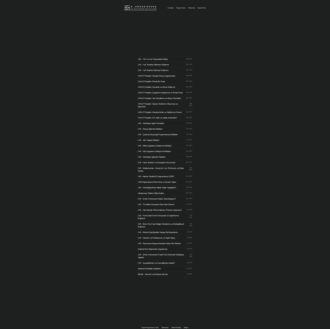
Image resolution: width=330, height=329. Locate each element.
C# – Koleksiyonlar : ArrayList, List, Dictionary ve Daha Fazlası (161, 169)
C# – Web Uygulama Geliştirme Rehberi (155, 146)
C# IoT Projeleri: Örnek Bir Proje (151, 81)
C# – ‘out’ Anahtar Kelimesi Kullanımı (153, 65)
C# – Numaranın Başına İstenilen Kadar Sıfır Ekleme (159, 243)
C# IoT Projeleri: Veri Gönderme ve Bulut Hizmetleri (159, 98)
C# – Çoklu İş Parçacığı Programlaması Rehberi (158, 134)
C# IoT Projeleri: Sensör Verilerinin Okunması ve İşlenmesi (158, 105)
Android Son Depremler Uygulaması (152, 249)
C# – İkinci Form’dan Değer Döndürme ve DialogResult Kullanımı (161, 225)
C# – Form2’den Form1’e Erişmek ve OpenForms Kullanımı (158, 217)
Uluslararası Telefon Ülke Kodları (151, 193)
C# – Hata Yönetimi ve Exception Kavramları (156, 162)
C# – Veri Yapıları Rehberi (148, 140)
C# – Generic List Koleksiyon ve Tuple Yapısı (156, 238)
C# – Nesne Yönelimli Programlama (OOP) (156, 176)
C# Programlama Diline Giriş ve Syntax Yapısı (157, 182)
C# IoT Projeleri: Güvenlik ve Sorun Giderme (156, 87)
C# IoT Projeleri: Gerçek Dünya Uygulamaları (156, 76)
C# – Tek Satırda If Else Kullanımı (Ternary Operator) (160, 210)
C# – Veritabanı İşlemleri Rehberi (151, 157)
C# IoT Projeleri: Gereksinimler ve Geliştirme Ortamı (160, 112)
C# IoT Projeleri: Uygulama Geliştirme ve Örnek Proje (160, 93)
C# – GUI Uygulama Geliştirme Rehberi (154, 151)
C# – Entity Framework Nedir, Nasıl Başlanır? (157, 199)
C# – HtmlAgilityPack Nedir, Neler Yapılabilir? (157, 187)
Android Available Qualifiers (149, 268)
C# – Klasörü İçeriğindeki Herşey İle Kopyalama (158, 232)
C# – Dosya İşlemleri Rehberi (150, 129)
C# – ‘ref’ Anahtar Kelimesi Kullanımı (153, 70)
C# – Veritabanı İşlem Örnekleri (151, 123)
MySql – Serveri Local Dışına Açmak (153, 274)
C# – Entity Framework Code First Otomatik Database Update (161, 256)
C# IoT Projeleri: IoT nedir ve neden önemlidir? (157, 118)
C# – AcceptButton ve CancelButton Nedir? (156, 263)
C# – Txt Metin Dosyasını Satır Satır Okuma (156, 204)
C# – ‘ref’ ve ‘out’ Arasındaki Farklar (153, 59)
